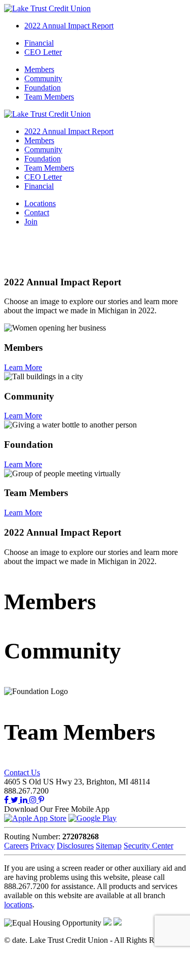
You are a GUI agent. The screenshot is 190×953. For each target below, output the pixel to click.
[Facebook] (7, 800)
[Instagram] (34, 800)
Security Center (148, 845)
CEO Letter (43, 52)
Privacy (42, 845)
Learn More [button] (23, 367)
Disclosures (75, 845)
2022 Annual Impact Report (68, 25)
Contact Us (22, 772)
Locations (40, 203)
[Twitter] (15, 800)
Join (30, 221)
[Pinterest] (41, 800)
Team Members (49, 96)
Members (39, 69)
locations (18, 904)
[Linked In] (24, 800)
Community (43, 78)
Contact (36, 212)
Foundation (42, 87)
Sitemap (109, 845)
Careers (16, 845)
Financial (39, 43)
